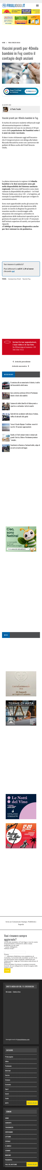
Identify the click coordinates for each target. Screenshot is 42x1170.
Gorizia (7, 1075)
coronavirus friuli (14, 279)
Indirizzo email (9, 948)
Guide (7, 1098)
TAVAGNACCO (9, 1127)
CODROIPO (8, 1123)
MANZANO (8, 1155)
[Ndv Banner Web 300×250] (21, 818)
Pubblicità (32, 922)
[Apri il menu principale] (37, 5)
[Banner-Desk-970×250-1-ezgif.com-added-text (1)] (21, 23)
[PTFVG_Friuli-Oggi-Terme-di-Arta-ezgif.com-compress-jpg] (21, 724)
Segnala (21, 924)
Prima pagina (9, 1057)
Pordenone (8, 1066)
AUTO (6, 1103)
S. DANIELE (8, 1146)
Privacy (6, 954)
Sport (7, 1089)
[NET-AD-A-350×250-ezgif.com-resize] (21, 550)
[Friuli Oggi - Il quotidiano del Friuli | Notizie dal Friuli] (18, 5)
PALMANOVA (8, 1160)
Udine (7, 1061)
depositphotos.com (23, 1039)
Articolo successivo (19, 366)
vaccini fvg (26, 279)
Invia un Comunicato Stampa (16, 922)
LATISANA (8, 1136)
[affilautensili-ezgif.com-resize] (21, 12)
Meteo (6, 635)
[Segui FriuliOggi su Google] (21, 91)
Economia (8, 1084)
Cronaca (7, 1080)
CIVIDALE (7, 1141)
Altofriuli (7, 1070)
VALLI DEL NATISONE (11, 1164)
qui (13, 271)
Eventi (7, 1094)
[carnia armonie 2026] (21, 695)
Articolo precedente (22, 361)
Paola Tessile (16, 109)
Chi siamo (8, 992)
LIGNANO (7, 1150)
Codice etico (16, 992)
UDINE (7, 1118)
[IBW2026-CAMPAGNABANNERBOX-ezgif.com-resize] (21, 847)
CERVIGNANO (9, 1132)
